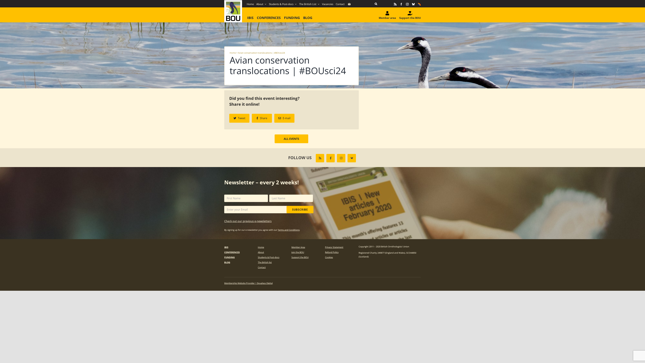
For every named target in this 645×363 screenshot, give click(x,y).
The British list (265, 262)
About (261, 252)
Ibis (226, 247)
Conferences (232, 252)
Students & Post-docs (268, 257)
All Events (291, 139)
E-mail (286, 118)
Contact (262, 267)
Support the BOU (300, 257)
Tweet (241, 118)
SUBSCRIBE (300, 209)
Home (233, 52)
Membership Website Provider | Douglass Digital (248, 283)
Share (263, 118)
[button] (376, 3)
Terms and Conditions (289, 229)
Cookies (329, 257)
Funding (229, 257)
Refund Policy (332, 252)
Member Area (298, 247)
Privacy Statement (334, 247)
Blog (227, 262)
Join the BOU (297, 252)
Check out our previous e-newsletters (248, 221)
